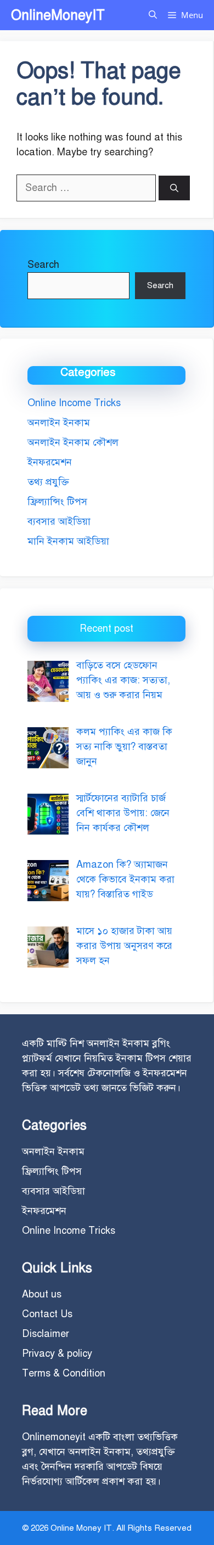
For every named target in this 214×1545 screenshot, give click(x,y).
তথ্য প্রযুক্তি (48, 482)
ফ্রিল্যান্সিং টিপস (57, 502)
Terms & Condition (63, 1373)
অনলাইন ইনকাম (58, 423)
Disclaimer (45, 1334)
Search (43, 265)
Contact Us (47, 1314)
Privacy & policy (57, 1353)
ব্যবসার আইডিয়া (59, 521)
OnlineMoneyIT (58, 15)
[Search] (174, 188)
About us (41, 1294)
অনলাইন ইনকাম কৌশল (73, 442)
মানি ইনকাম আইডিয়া (68, 541)
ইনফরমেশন (49, 462)
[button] (152, 15)
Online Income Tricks (74, 403)
